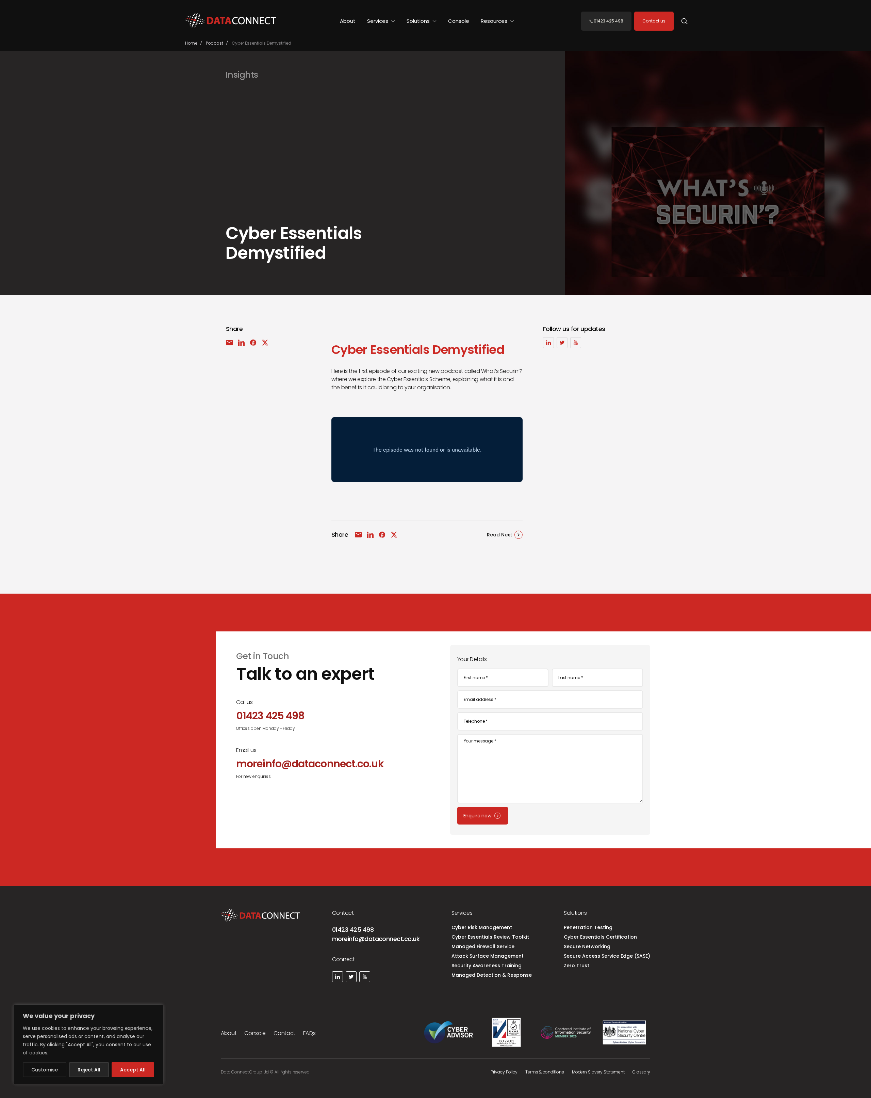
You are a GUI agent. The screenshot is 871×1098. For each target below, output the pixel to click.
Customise (44, 1069)
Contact (284, 1033)
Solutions (419, 21)
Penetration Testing (588, 927)
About (348, 21)
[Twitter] (562, 342)
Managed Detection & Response (491, 975)
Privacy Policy (504, 1072)
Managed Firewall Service (482, 946)
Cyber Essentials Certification (600, 937)
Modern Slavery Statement (598, 1072)
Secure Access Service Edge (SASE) (607, 956)
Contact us (653, 21)
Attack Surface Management (487, 956)
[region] (88, 1044)
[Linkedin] (548, 342)
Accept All (133, 1069)
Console (458, 21)
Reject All (89, 1069)
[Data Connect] (231, 21)
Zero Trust (576, 965)
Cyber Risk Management (481, 927)
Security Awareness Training (486, 965)
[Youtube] (575, 342)
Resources (495, 21)
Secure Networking (587, 946)
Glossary (641, 1072)
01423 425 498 (353, 929)
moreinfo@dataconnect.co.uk (376, 939)
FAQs (309, 1033)
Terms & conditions (544, 1072)
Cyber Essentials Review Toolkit (490, 937)
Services (378, 21)
